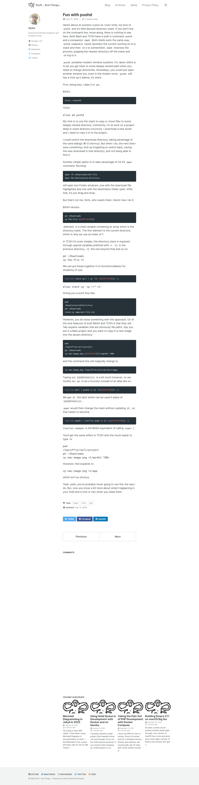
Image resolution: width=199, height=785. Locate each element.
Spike (134, 5)
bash (76, 503)
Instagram (66, 774)
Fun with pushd (77, 14)
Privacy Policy (150, 5)
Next (118, 536)
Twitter (81, 774)
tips (91, 503)
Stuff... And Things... (48, 5)
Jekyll (65, 778)
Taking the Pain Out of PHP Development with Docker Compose (130, 721)
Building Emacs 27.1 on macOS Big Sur (157, 718)
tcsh (84, 503)
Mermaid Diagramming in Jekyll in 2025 (72, 719)
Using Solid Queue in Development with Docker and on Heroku (103, 721)
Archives (120, 5)
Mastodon (49, 774)
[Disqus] (99, 587)
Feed (93, 774)
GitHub (35, 774)
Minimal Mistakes (76, 778)
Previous (81, 536)
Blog (107, 5)
